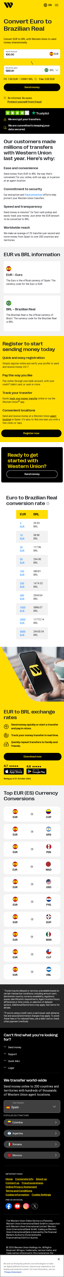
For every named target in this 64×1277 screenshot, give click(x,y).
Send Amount (11, 51)
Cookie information (17, 1194)
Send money (32, 87)
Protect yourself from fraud (24, 101)
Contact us (12, 1183)
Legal (11, 1067)
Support (12, 1054)
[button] (47, 5)
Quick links (14, 1061)
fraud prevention (34, 194)
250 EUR (22, 585)
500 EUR (22, 597)
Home (9, 1179)
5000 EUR (22, 633)
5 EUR (22, 525)
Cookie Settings (41, 1194)
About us (41, 1179)
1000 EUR (22, 609)
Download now (33, 756)
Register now (31, 433)
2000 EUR (22, 621)
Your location (18, 1103)
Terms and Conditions (19, 1191)
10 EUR (22, 537)
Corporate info (24, 1179)
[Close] (58, 1259)
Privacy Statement (12, 1272)
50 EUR (22, 561)
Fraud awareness (32, 1183)
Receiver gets (12, 68)
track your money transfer (23, 398)
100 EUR (22, 573)
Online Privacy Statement (21, 1187)
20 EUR (22, 549)
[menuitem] (8, 5)
